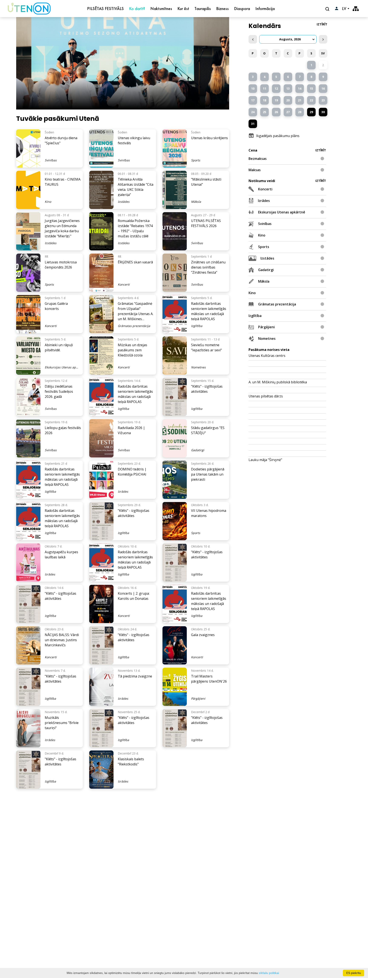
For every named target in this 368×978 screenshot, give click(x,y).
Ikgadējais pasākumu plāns (277, 135)
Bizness (222, 8)
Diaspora (242, 8)
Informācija (265, 8)
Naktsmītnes (161, 8)
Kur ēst (183, 8)
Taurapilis (202, 8)
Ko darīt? (137, 8)
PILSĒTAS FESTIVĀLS (105, 8)
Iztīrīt (322, 24)
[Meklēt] (328, 8)
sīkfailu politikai (269, 973)
